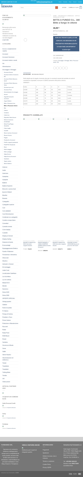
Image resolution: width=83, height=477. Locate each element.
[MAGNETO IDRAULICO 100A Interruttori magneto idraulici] (59, 179)
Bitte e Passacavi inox (9, 103)
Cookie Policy (47, 464)
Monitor (4, 286)
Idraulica (4, 261)
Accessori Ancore (8, 72)
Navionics (5, 289)
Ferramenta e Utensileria (9, 254)
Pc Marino (5, 311)
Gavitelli (6, 130)
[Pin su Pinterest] (63, 68)
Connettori (5, 223)
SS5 (58, 62)
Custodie (5, 232)
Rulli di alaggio (7, 149)
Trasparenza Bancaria (11, 407)
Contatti (80, 2)
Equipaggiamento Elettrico (10, 248)
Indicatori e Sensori (8, 264)
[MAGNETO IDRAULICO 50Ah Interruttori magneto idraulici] (29, 179)
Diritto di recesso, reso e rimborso (50, 457)
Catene (6, 110)
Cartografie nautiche (8, 204)
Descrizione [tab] (27, 74)
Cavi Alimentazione (8, 214)
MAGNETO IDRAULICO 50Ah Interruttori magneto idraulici (29, 244)
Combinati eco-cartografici (10, 217)
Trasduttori (5, 369)
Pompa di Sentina (7, 314)
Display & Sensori (7, 236)
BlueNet (4, 195)
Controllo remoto (7, 226)
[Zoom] (25, 39)
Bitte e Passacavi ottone (10, 105)
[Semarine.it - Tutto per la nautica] (9, 7)
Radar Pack (5, 332)
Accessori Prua (8, 89)
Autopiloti (5, 179)
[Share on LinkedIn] (66, 68)
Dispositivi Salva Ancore (10, 117)
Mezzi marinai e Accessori (10, 133)
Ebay (3, 464)
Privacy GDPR (47, 467)
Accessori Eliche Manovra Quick (10, 79)
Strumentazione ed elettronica (7, 359)
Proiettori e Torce (7, 317)
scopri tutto (5, 40)
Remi (5, 147)
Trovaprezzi (14, 464)
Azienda (65, 2)
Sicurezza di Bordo (7, 345)
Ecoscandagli (6, 245)
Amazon (7, 464)
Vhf (3, 378)
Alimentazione (6, 66)
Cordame (6, 112)
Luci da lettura (6, 276)
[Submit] (56, 7)
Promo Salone (6, 320)
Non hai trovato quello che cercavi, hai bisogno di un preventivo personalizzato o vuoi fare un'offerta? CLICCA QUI (66, 43)
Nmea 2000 (5, 295)
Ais (3, 63)
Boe (5, 108)
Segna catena (7, 161)
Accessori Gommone (8, 57)
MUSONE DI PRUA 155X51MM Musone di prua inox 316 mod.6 (73, 244)
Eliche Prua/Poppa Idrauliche (8, 124)
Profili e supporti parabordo (11, 142)
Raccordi (5, 326)
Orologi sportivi (6, 301)
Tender (4, 363)
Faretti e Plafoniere (7, 251)
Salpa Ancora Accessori (10, 156)
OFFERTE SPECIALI (8, 298)
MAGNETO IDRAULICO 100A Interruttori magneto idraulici (59, 244)
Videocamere (6, 381)
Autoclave (5, 173)
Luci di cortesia (6, 279)
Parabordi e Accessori (9, 140)
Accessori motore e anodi (9, 60)
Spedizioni (46, 453)
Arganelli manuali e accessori (9, 97)
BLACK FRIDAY (7, 192)
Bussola (4, 198)
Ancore (6, 94)
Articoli (74, 2)
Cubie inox (6, 115)
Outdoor (4, 304)
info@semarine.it (44, 2)
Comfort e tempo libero (8, 220)
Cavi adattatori (6, 211)
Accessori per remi (9, 87)
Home (60, 2)
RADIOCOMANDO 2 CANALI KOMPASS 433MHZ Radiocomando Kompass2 (44, 245)
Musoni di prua (8, 135)
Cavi (3, 207)
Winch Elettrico (8, 163)
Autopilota (5, 176)
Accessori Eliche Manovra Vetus (10, 84)
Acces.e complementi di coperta (9, 50)
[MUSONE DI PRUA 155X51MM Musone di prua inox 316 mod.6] (74, 179)
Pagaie (6, 137)
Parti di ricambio (7, 307)
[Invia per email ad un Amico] (60, 68)
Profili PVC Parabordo (9, 144)
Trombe (4, 375)
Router (4, 339)
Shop (70, 2)
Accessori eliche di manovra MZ (11, 75)
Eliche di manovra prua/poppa (8, 120)
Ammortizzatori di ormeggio (11, 92)
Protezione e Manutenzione (10, 323)
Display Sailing (6, 239)
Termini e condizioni (48, 461)
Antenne (4, 167)
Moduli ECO (5, 282)
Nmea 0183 (5, 292)
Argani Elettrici (7, 101)
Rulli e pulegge (8, 151)
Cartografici (5, 201)
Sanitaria (5, 342)
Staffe (4, 351)
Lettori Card (5, 270)
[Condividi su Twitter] (57, 68)
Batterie (4, 182)
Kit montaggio (6, 267)
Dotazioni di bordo (7, 242)
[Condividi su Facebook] (54, 68)
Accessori (5, 54)
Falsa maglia (7, 128)
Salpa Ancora (7, 154)
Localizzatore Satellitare (9, 273)
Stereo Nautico (6, 354)
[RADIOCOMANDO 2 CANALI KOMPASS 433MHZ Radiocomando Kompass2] (44, 179)
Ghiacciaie (5, 258)
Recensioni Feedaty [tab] (38, 74)
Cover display (6, 229)
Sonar (4, 348)
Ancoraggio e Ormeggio (9, 69)
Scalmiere (6, 158)
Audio (4, 170)
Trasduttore (5, 366)
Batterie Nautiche (7, 186)
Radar (4, 329)
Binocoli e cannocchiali (9, 189)
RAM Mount (5, 336)
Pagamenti (46, 450)
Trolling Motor (6, 372)
